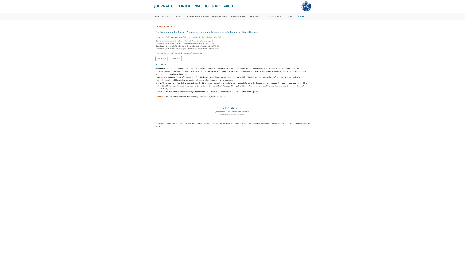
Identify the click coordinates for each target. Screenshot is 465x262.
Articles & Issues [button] (163, 16)
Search (302, 16)
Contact (289, 16)
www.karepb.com (303, 123)
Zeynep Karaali (194, 37)
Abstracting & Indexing (198, 16)
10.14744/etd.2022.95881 (193, 53)
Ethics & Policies (274, 16)
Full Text (175, 58)
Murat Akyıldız (177, 37)
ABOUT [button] (179, 16)
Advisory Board (238, 16)
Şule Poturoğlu (212, 37)
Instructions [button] (255, 16)
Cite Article (161, 58)
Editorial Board (219, 16)
